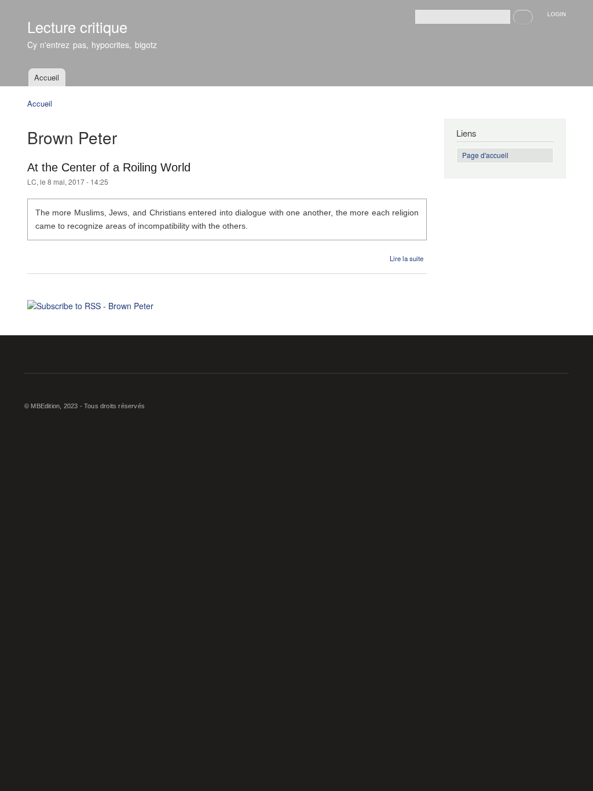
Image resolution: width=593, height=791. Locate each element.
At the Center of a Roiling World (109, 167)
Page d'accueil (485, 155)
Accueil (46, 77)
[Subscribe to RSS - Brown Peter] (90, 301)
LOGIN (556, 14)
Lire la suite (406, 258)
